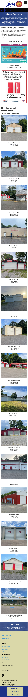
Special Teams (4, 636)
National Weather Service (6, 646)
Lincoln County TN (5, 648)
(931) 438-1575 (8, 682)
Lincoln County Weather (6, 644)
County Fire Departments (6, 635)
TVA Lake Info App (5, 657)
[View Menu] (25, 2)
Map (7, 10)
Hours (12, 10)
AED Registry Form (5, 638)
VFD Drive (3, 651)
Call (3, 10)
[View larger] (14, 86)
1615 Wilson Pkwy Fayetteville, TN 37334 (10, 680)
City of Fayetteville (5, 649)
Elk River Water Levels (5, 659)
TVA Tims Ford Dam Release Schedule (8, 656)
